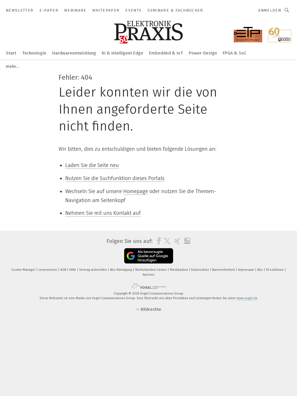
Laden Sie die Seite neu (92, 165)
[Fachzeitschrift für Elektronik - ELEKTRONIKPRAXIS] (11, 52)
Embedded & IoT (166, 53)
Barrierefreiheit (224, 270)
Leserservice (48, 270)
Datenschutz (200, 270)
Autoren (148, 275)
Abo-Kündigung (121, 270)
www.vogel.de (247, 298)
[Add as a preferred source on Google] (148, 256)
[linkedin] (186, 241)
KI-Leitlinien (275, 270)
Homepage (135, 191)
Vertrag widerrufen (93, 270)
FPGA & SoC (235, 53)
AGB (63, 270)
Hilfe (73, 270)
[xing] (176, 241)
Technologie (34, 53)
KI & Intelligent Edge (122, 53)
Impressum (246, 270)
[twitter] (165, 241)
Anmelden (269, 10)
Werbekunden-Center (151, 270)
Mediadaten (179, 270)
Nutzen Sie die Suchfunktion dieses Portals (114, 178)
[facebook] (157, 241)
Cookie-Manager (23, 270)
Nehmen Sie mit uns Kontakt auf (103, 213)
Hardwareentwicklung (74, 53)
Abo (260, 270)
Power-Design (203, 53)
